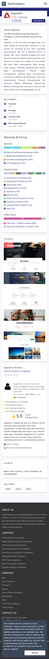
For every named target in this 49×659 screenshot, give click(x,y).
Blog (3, 577)
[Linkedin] (16, 20)
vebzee (18, 489)
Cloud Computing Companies (14, 563)
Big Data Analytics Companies (14, 567)
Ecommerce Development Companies (17, 552)
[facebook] (12, 20)
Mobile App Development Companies (17, 541)
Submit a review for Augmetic (17, 371)
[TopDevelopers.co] (11, 4)
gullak (28, 489)
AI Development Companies (13, 537)
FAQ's (4, 600)
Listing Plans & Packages (12, 592)
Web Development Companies (14, 545)
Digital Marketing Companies (13, 556)
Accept (35, 652)
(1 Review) (21, 17)
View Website (38, 21)
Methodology (7, 596)
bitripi (8, 489)
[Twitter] (19, 20)
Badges (5, 589)
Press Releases (8, 581)
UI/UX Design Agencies (11, 560)
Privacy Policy (7, 607)
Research (6, 585)
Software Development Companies (16, 548)
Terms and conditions (11, 603)
